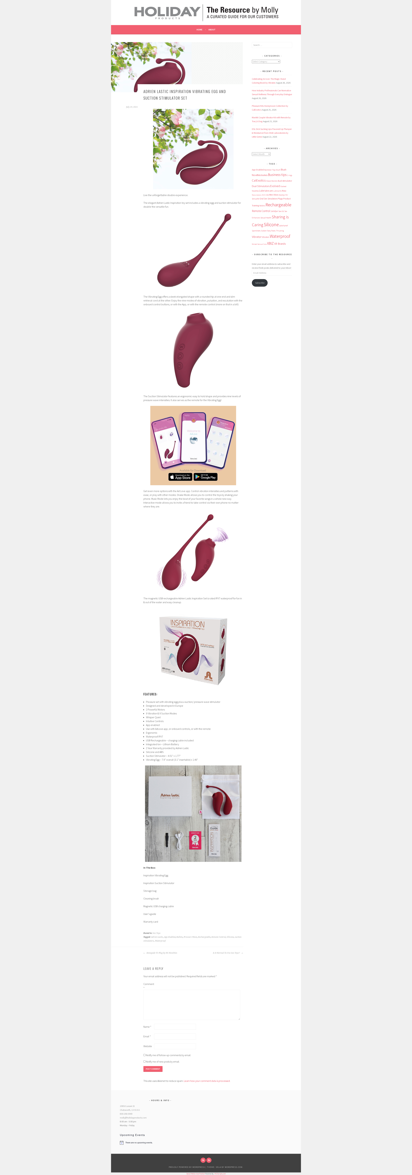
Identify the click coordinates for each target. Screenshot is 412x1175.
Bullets (179, 937)
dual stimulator (284, 180)
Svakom (264, 231)
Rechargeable (204, 937)
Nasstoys (282, 195)
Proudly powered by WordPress (187, 1167)
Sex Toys (156, 933)
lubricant (269, 190)
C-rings (289, 175)
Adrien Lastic (157, 937)
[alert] (160, 1143)
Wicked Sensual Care (259, 244)
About (211, 29)
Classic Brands (271, 181)
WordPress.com (234, 1167)
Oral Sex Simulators (268, 198)
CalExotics (259, 180)
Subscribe (259, 282)
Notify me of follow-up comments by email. (168, 1055)
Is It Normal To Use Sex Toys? (226, 953)
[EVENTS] (208, 1160)
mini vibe (265, 195)
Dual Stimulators (261, 186)
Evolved (275, 186)
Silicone (230, 937)
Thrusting (280, 231)
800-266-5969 (126, 1113)
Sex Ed (281, 211)
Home (199, 29)
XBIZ (270, 243)
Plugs (280, 198)
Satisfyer (274, 211)
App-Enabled (169, 937)
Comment (148, 985)
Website (147, 1046)
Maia (284, 190)
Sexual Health (266, 217)
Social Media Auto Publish (195, 1174)
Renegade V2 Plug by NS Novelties (161, 953)
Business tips (277, 175)
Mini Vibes (273, 194)
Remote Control (218, 937)
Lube (261, 190)
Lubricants (277, 191)
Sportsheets (256, 231)
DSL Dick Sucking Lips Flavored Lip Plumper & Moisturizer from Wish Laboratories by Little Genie (272, 133)
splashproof (283, 225)
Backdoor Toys (270, 170)
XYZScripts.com (220, 1174)
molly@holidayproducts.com (133, 1117)
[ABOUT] (203, 1160)
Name (147, 1026)
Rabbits (262, 206)
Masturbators (256, 195)
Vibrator (256, 237)
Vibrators (265, 237)
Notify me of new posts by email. (163, 1061)
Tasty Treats (271, 231)
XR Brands (280, 244)
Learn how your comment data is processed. (207, 1080)
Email (147, 1036)
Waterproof (160, 941)
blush (278, 170)
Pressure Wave (190, 937)
